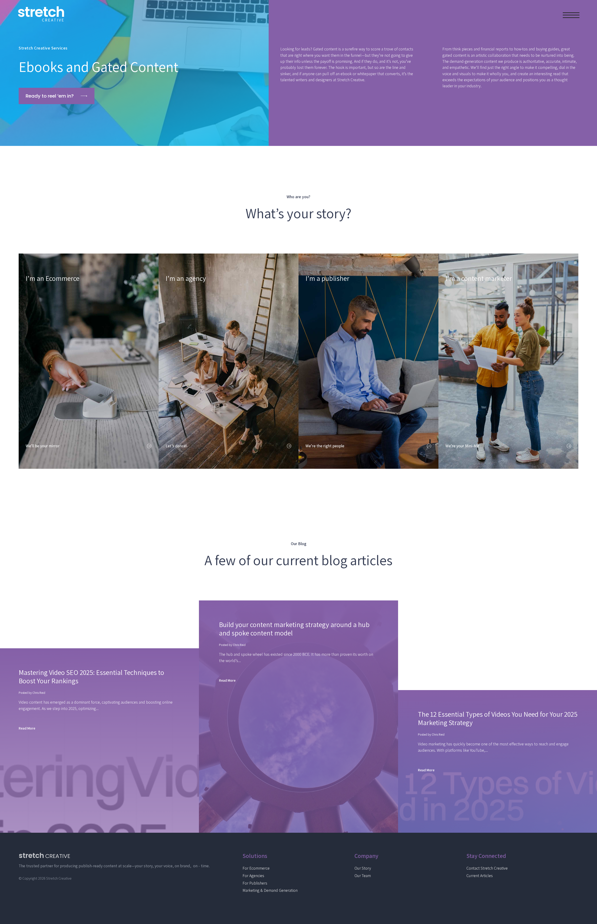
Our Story (362, 868)
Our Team (362, 875)
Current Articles (479, 875)
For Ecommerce (256, 868)
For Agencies (253, 875)
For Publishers (255, 883)
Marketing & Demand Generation (270, 890)
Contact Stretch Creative (487, 868)
